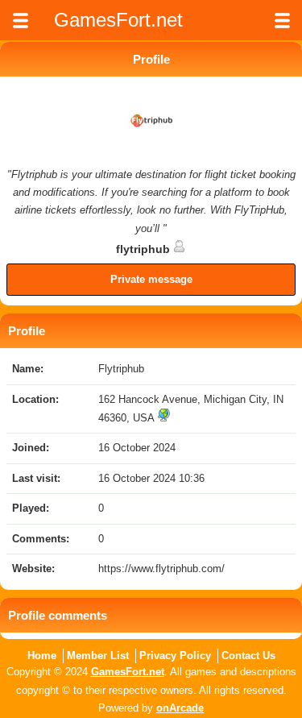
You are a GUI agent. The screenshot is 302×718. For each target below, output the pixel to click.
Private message (151, 279)
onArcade (180, 708)
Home (41, 656)
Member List (98, 656)
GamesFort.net (127, 672)
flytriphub (144, 249)
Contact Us (248, 656)
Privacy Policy (175, 656)
